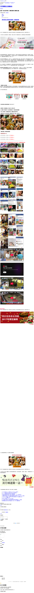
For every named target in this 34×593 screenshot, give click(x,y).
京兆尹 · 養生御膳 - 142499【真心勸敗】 (8, 498)
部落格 (3, 15)
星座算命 (6, 512)
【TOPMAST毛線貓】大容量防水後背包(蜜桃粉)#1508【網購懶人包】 (12, 496)
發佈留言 (2, 520)
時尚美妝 (7, 12)
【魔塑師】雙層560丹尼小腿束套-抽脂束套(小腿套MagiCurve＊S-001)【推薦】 (13, 495)
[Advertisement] (17, 561)
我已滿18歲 (2, 591)
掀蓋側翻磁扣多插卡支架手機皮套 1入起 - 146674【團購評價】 (11, 500)
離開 (4, 591)
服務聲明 (25, 581)
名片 (2, 16)
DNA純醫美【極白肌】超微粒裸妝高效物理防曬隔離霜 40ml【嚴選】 (12, 499)
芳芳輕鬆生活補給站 (6, 6)
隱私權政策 (21, 581)
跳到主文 (1, 8)
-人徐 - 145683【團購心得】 (6, 497)
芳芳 (1, 505)
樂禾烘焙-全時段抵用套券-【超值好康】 (11, 19)
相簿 (2, 14)
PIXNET (11, 581)
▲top (1, 513)
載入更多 (2, 515)
